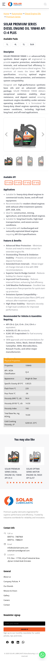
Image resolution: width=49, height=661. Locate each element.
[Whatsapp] (42, 655)
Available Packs (11, 38)
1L (7, 44)
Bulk (32, 44)
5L (24, 44)
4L (16, 44)
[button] (7, 482)
